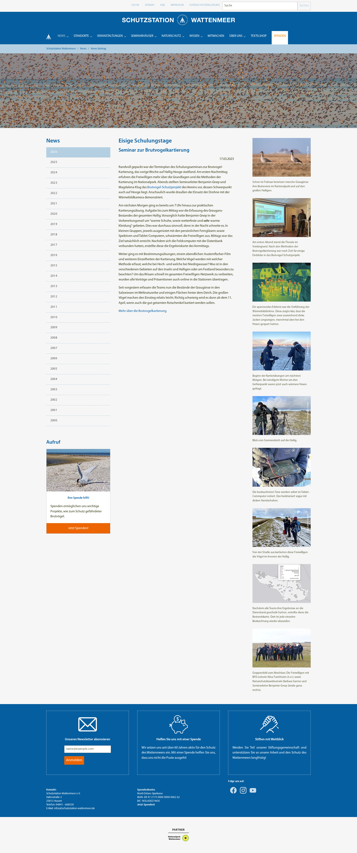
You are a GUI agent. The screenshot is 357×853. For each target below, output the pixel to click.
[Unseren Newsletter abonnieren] (88, 724)
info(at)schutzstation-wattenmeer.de (74, 808)
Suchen (304, 5)
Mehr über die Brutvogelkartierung (143, 311)
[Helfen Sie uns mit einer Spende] (178, 724)
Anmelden (74, 760)
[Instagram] (242, 793)
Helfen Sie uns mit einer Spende (178, 739)
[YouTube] (252, 793)
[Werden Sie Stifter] (269, 724)
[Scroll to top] (348, 844)
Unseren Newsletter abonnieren (87, 739)
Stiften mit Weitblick (269, 739)
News (53, 141)
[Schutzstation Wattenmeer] (178, 20)
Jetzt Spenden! (146, 804)
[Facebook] (232, 793)
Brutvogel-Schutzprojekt (164, 187)
